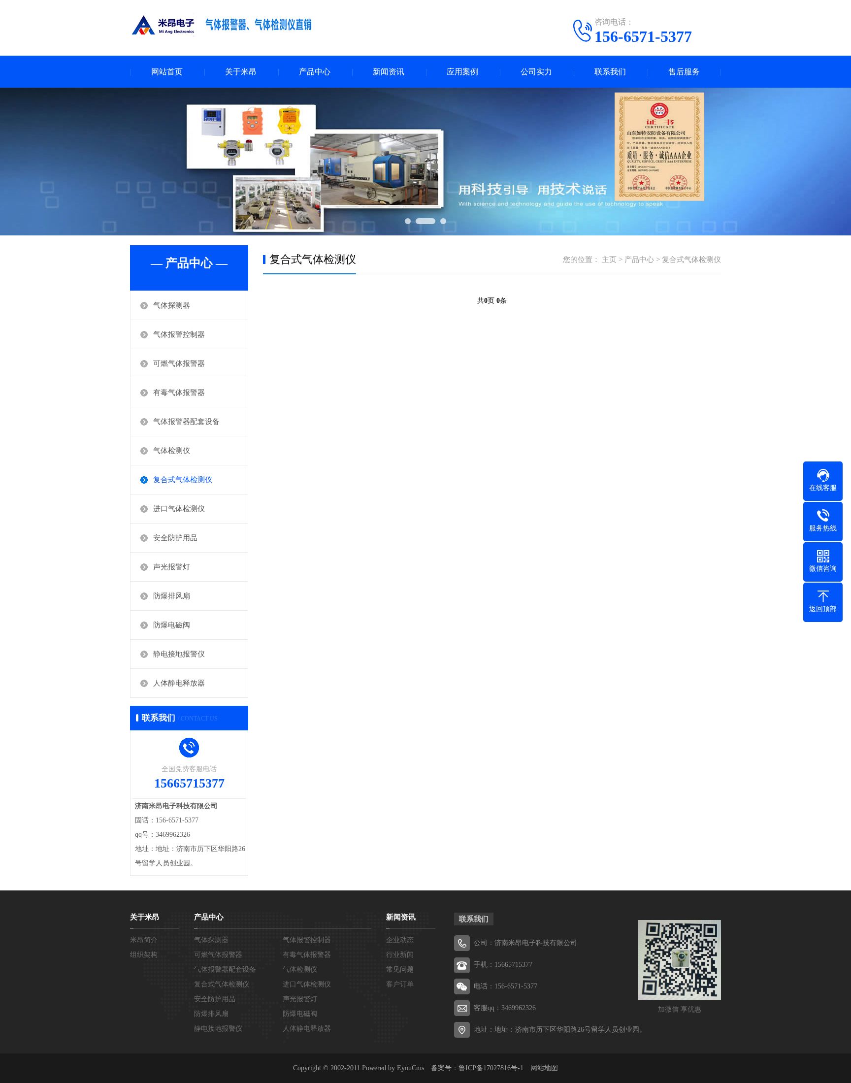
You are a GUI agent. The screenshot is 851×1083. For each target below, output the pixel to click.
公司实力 (536, 71)
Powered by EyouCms (392, 1068)
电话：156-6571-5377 (505, 986)
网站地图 (544, 1068)
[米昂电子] (223, 27)
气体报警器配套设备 (186, 422)
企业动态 (400, 940)
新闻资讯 (388, 71)
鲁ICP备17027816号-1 (491, 1068)
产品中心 (314, 71)
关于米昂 (241, 71)
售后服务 (684, 71)
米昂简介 (144, 940)
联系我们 (610, 71)
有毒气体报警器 (179, 392)
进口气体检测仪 (179, 509)
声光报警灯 (171, 567)
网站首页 (167, 71)
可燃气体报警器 (179, 363)
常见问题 (400, 969)
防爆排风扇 (171, 596)
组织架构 (144, 954)
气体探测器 (171, 305)
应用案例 (462, 71)
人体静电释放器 (179, 683)
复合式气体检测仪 (182, 480)
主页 (609, 259)
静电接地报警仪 (179, 654)
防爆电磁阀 (171, 625)
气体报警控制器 (179, 334)
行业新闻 (400, 954)
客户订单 (400, 984)
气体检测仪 (171, 451)
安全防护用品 (175, 538)
